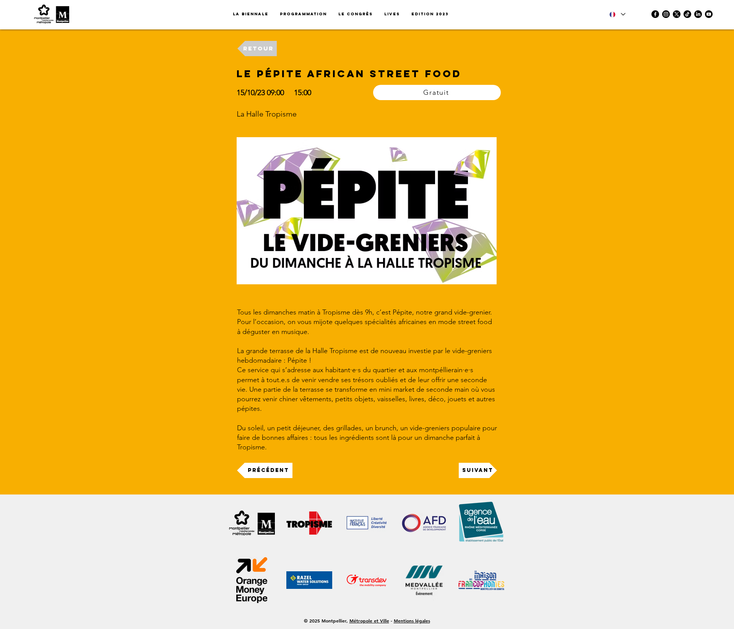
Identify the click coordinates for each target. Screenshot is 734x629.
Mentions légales (412, 621)
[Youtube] (709, 14)
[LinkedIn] (698, 14)
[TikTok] (687, 14)
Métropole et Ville (369, 621)
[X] (676, 14)
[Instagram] (666, 14)
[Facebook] (655, 14)
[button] (430, 14)
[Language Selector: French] (617, 14)
